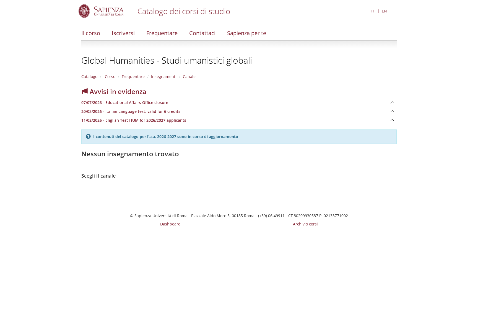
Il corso (90, 33)
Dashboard (170, 224)
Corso (109, 76)
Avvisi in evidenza (117, 91)
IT (373, 11)
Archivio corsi (305, 224)
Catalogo (89, 76)
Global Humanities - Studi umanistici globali (166, 60)
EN (384, 11)
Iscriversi (123, 33)
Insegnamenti (163, 76)
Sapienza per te (246, 33)
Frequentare (162, 33)
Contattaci (202, 33)
